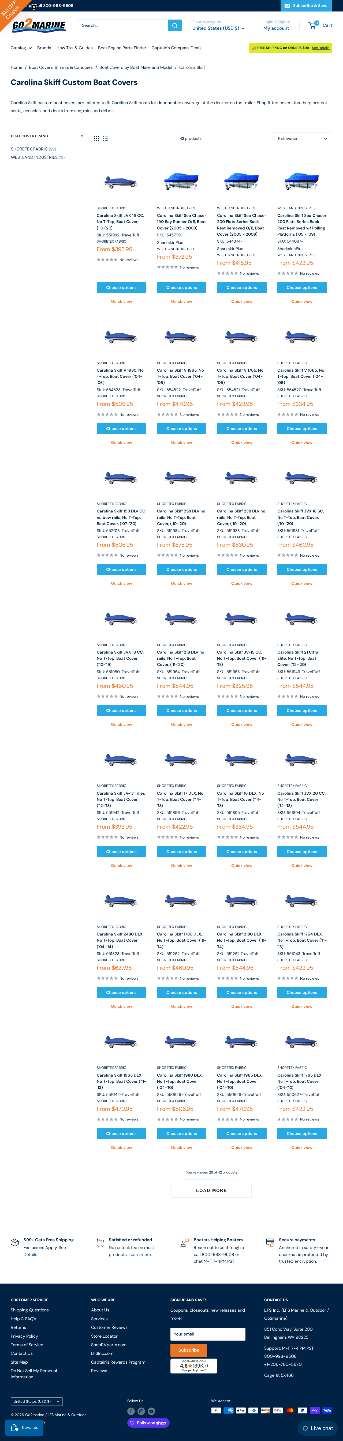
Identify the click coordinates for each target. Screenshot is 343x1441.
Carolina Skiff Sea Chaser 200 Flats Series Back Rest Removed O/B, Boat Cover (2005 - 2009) (241, 225)
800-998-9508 (280, 1356)
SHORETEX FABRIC (111, 208)
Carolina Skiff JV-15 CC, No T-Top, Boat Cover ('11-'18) (241, 658)
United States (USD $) (32, 1401)
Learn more (140, 1254)
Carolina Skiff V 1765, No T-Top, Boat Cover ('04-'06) (240, 377)
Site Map (19, 1362)
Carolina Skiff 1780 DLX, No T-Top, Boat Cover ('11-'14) (181, 940)
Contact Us (22, 1353)
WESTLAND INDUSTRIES (176, 208)
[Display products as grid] (96, 138)
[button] (16, 16)
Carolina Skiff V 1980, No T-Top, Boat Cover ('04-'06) (120, 377)
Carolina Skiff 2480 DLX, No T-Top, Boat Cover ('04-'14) (120, 940)
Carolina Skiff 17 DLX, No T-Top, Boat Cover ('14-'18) (180, 800)
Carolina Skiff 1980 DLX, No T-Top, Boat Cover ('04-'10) (180, 1082)
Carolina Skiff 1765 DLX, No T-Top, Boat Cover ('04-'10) (299, 1082)
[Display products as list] (105, 138)
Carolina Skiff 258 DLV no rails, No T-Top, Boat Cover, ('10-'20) (181, 517)
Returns (18, 1327)
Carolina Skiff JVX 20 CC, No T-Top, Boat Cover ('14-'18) (301, 800)
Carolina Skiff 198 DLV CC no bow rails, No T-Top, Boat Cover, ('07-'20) (121, 517)
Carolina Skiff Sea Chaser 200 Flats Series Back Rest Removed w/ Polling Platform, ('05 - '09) (301, 225)
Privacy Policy (24, 1336)
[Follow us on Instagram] (141, 1411)
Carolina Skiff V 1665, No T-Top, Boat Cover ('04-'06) (300, 377)
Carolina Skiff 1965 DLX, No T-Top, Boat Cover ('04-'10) (240, 1082)
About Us (100, 1310)
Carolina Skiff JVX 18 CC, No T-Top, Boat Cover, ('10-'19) (120, 658)
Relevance (288, 138)
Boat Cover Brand (29, 136)
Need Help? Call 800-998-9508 (42, 5)
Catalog (18, 48)
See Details (321, 48)
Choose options (121, 287)
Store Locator (104, 1336)
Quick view (121, 301)
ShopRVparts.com (108, 1345)
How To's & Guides (75, 48)
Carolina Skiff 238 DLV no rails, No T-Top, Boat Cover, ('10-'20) (241, 517)
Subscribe (188, 1350)
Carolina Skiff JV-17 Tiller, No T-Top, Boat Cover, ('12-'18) (121, 800)
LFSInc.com (102, 1353)
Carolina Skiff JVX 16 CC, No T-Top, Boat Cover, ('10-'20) (120, 222)
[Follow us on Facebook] (131, 1411)
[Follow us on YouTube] (151, 1411)
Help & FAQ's (23, 1319)
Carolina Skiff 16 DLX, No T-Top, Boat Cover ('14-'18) (240, 800)
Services (99, 1319)
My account (276, 28)
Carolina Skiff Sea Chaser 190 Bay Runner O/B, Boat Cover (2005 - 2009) (181, 222)
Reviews (99, 1371)
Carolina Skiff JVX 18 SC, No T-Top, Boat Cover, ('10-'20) (300, 517)
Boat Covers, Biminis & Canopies (61, 67)
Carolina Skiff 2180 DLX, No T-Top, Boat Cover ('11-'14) (241, 940)
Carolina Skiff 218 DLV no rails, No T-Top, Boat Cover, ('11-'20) (180, 658)
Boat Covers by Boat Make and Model (135, 67)
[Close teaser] (33, 7)
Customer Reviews (109, 1327)
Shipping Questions (30, 1310)
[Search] (175, 25)
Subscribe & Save (310, 5)
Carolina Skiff (192, 67)
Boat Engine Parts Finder (122, 48)
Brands (44, 48)
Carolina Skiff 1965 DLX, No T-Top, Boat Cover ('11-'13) (121, 1082)
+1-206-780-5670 (283, 1364)
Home (16, 67)
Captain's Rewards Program (118, 1362)
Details (30, 1254)
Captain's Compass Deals (177, 48)
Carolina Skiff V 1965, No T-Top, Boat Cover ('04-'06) (180, 377)
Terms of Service (27, 1345)
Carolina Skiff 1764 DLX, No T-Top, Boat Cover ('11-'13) (302, 940)
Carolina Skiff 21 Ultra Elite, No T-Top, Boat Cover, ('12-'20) (297, 658)
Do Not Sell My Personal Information (34, 1373)
